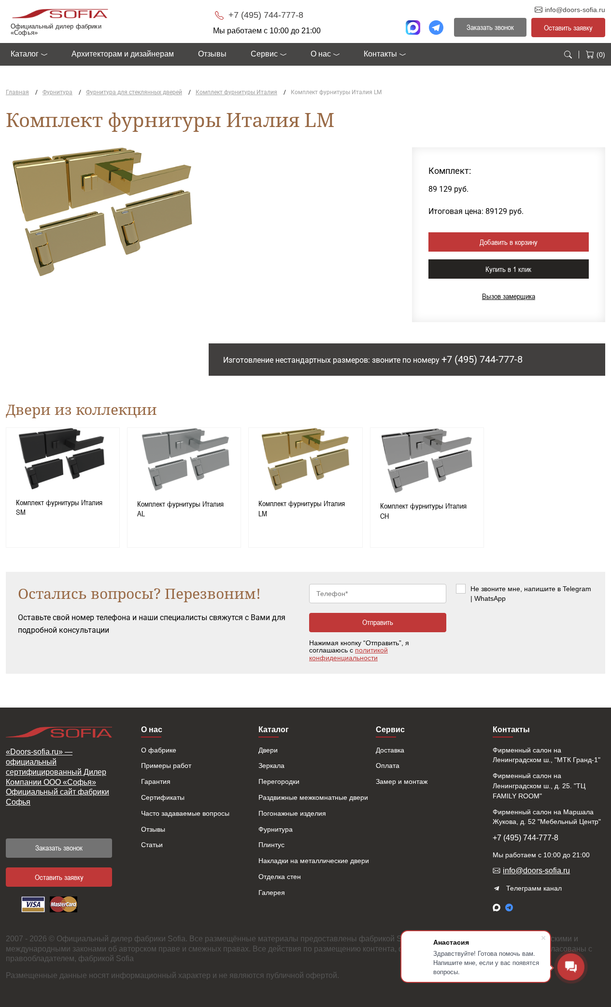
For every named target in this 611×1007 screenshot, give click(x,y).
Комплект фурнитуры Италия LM (301, 508)
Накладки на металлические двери (313, 861)
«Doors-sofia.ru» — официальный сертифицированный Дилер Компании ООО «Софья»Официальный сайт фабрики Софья (57, 777)
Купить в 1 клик (508, 269)
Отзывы (212, 54)
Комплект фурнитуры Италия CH (423, 511)
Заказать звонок (59, 847)
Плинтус (271, 845)
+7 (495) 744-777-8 (264, 15)
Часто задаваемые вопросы (185, 813)
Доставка (390, 750)
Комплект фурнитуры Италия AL (180, 509)
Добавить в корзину (509, 242)
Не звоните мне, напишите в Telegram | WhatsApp (530, 593)
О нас (321, 54)
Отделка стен (279, 876)
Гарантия (156, 781)
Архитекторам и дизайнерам (122, 54)
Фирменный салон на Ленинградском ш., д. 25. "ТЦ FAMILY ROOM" (539, 786)
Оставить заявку (568, 27)
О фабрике (158, 750)
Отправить (377, 622)
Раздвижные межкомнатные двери (313, 797)
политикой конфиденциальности (348, 653)
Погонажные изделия (292, 813)
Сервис (264, 54)
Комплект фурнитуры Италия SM (59, 507)
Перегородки (278, 781)
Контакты (380, 54)
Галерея (271, 892)
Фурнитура (275, 829)
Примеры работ (166, 765)
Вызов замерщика (508, 296)
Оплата (387, 765)
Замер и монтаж (401, 781)
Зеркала (271, 765)
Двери (268, 750)
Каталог (25, 54)
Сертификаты (163, 797)
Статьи (152, 845)
